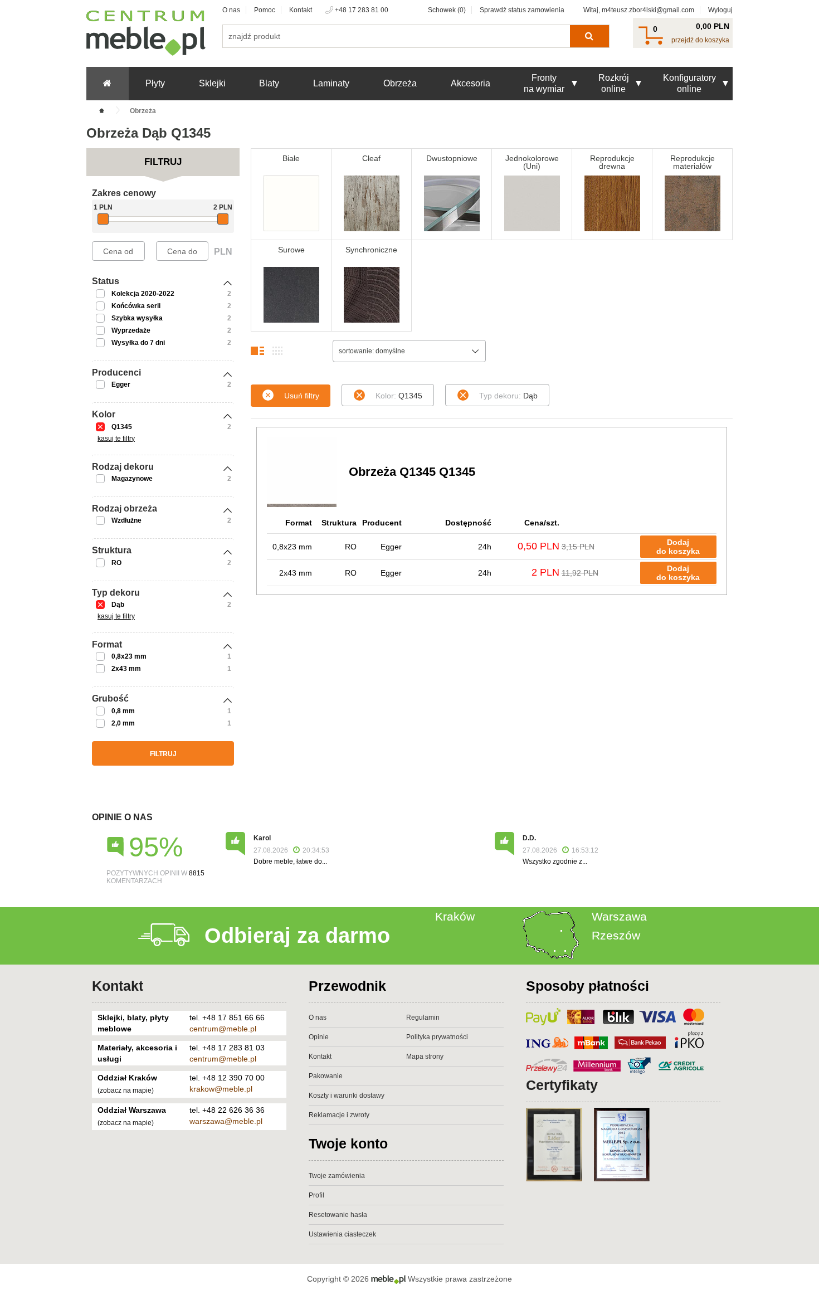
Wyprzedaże (130, 330)
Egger (120, 384)
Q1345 (121, 427)
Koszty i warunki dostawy (346, 1095)
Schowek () (447, 10)
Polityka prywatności (437, 1037)
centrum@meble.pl (222, 1028)
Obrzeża (400, 83)
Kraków (455, 916)
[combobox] (409, 351)
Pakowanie (326, 1076)
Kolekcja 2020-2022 (142, 294)
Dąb (117, 604)
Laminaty (331, 83)
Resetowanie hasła (338, 1215)
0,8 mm (123, 711)
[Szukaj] (589, 36)
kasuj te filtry (116, 438)
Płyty (155, 83)
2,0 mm (123, 723)
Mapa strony (424, 1056)
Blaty (269, 83)
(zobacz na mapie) (126, 1090)
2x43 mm (126, 669)
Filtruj (163, 754)
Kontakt (300, 10)
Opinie (319, 1037)
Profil (316, 1195)
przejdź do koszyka (700, 40)
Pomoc (264, 10)
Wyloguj (720, 10)
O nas (231, 10)
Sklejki (212, 83)
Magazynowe (132, 479)
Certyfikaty (562, 1085)
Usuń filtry (301, 395)
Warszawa (619, 916)
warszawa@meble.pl (225, 1121)
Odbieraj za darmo (297, 935)
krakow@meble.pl (220, 1088)
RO (116, 563)
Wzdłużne (126, 520)
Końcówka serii (135, 306)
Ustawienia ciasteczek (342, 1234)
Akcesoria (470, 83)
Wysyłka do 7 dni (138, 343)
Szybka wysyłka (137, 318)
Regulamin (423, 1017)
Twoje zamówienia (337, 1176)
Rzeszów (616, 935)
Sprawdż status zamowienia (522, 10)
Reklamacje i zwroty (339, 1115)
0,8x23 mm (129, 656)
